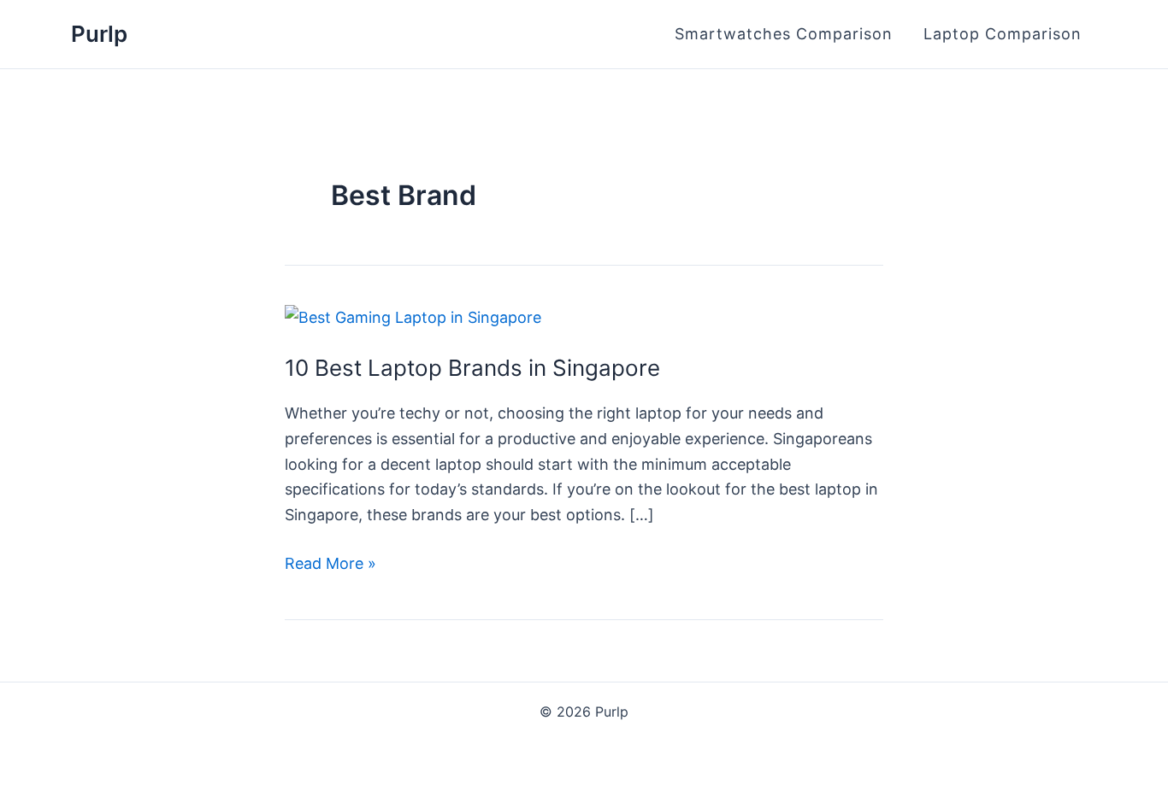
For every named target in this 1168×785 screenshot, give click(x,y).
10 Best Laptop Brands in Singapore (472, 367)
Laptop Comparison (1002, 34)
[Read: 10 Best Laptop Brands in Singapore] (413, 316)
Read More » (330, 561)
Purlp (99, 34)
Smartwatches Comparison (784, 34)
